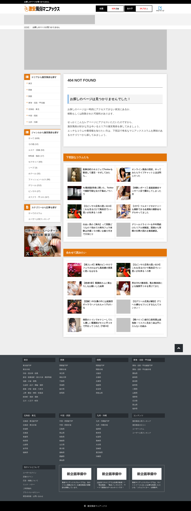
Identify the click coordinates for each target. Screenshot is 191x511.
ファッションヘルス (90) (39, 179)
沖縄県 (98, 456)
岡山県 (61, 433)
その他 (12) (33, 144)
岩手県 (25, 449)
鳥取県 (61, 437)
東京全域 (26, 369)
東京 (29, 83)
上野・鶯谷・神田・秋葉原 (33, 393)
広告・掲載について (30, 481)
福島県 (25, 452)
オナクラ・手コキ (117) (38, 197)
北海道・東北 (32, 108)
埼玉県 (61, 373)
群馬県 (61, 393)
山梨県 (134, 393)
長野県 (134, 397)
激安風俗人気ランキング (141, 421)
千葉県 (61, 381)
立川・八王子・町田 (30, 401)
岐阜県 (134, 385)
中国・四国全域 (65, 425)
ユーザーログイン (29, 473)
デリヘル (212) (35, 185)
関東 (29, 89)
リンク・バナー (29, 485)
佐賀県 (98, 437)
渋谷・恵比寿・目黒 (30, 373)
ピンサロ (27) (34, 191)
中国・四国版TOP (66, 421)
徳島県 (61, 452)
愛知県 (134, 373)
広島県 (61, 429)
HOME (27, 27)
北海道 (25, 433)
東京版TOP (27, 365)
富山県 (134, 405)
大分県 (98, 445)
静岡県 (134, 377)
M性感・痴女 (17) (36, 156)
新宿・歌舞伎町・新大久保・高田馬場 (37, 377)
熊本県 (98, 433)
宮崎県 (98, 449)
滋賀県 (98, 385)
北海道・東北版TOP (30, 421)
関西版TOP (100, 365)
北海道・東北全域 (29, 425)
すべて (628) (34, 138)
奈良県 (98, 389)
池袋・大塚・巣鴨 (29, 381)
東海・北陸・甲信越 (35, 102)
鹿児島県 (99, 452)
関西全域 (99, 369)
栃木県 (61, 389)
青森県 (25, 437)
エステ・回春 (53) (36, 150)
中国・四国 (31, 115)
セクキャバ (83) (35, 162)
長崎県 (98, 441)
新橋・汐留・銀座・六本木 (33, 389)
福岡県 (98, 429)
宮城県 (25, 429)
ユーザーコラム (138, 429)
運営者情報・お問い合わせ (33, 496)
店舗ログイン (28, 477)
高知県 (61, 460)
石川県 (134, 401)
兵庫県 (98, 381)
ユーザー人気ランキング (39, 219)
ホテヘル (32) (34, 173)
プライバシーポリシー (31, 492)
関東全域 (62, 369)
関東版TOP (63, 365)
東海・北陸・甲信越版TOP (142, 365)
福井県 (134, 409)
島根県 (61, 441)
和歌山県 (99, 393)
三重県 (134, 389)
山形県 (25, 445)
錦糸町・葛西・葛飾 (30, 397)
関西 (29, 96)
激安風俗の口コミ (139, 425)
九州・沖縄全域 (102, 425)
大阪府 (98, 373)
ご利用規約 (27, 488)
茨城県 (61, 385)
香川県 (61, 449)
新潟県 (134, 381)
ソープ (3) (32, 168)
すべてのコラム (35, 213)
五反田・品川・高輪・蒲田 (33, 385)
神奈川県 (62, 377)
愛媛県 (61, 456)
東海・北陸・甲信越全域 (141, 369)
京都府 (98, 377)
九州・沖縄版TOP (102, 421)
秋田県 (25, 441)
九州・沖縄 (31, 121)
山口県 (61, 445)
